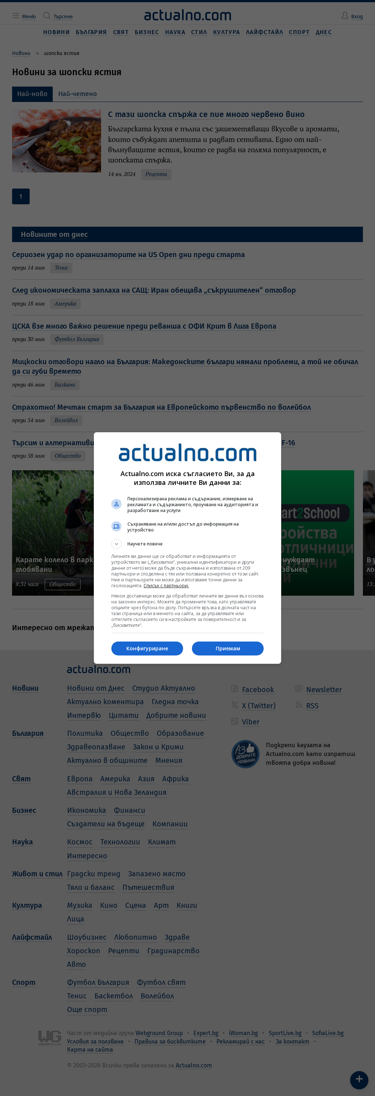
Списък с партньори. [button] (166, 585)
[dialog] (187, 548)
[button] (187, 544)
